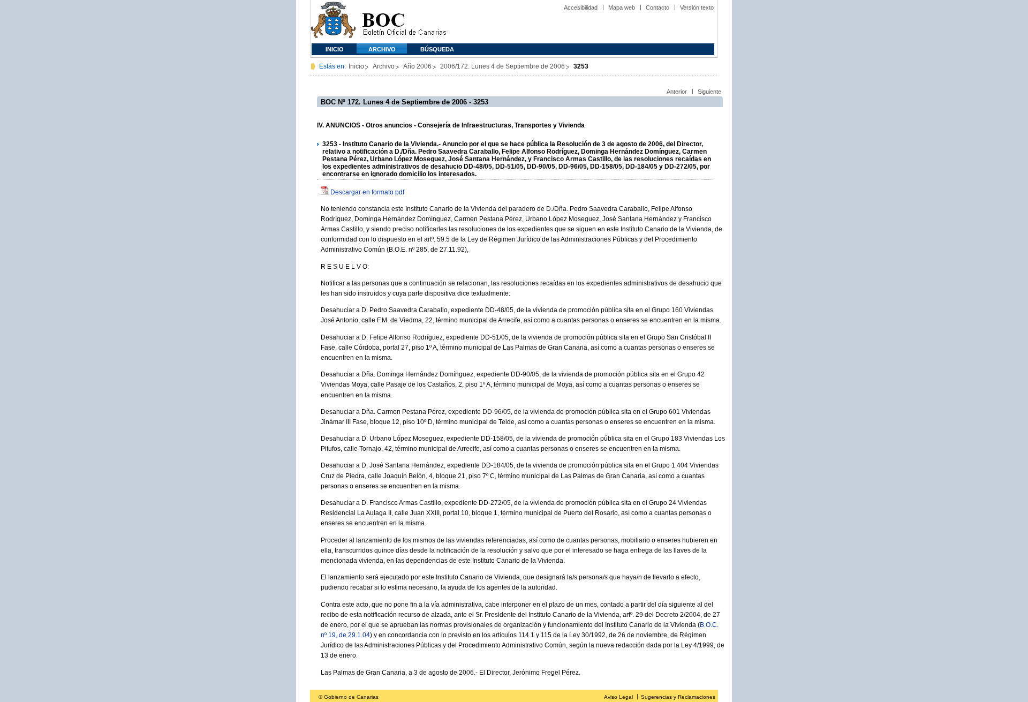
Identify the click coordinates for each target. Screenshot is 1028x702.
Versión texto (697, 7)
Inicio (335, 49)
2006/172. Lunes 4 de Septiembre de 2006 (502, 66)
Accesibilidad (581, 7)
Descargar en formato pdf (367, 192)
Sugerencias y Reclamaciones (678, 697)
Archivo (382, 49)
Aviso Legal (618, 697)
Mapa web (621, 7)
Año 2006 (417, 66)
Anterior (677, 91)
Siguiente (709, 91)
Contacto (657, 7)
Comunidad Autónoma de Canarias (333, 21)
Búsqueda (437, 49)
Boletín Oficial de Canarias (404, 21)
